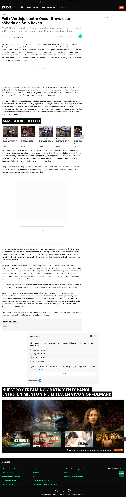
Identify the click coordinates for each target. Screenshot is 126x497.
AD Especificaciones (40, 469)
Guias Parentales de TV (41, 480)
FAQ (34, 476)
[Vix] (121, 7)
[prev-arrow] (0, 439)
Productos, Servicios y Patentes (74, 469)
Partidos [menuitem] (27, 7)
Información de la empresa (11, 476)
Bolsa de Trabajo (7, 484)
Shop (84, 1)
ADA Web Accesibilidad (9, 480)
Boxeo (4, 14)
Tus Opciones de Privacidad (73, 476)
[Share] (80, 36)
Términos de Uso (7, 473)
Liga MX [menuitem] (35, 7)
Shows (46, 1)
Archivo (66, 473)
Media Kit (36, 473)
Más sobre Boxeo (21, 121)
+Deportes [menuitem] (51, 7)
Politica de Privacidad (9, 469)
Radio (78, 1)
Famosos (62, 1)
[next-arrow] (82, 137)
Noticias (54, 1)
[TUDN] (6, 7)
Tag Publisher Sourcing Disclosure (45, 484)
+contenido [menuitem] (61, 7)
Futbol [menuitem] (42, 7)
